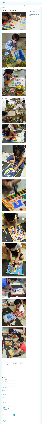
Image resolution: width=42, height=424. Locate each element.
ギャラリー (18, 5)
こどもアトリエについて (35, 5)
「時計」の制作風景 (4, 379)
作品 (21, 5)
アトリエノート (29, 5)
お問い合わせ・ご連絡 (6, 409)
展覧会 (24, 5)
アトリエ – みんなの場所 (32, 11)
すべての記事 (4, 394)
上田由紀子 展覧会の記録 (6, 410)
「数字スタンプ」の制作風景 (5, 382)
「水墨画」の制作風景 (4, 387)
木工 (19, 363)
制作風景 (3, 7)
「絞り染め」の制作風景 (5, 390)
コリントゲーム (23, 363)
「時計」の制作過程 (4, 381)
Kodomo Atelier (10, 1)
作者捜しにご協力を (6, 408)
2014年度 (15, 363)
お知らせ (4, 407)
